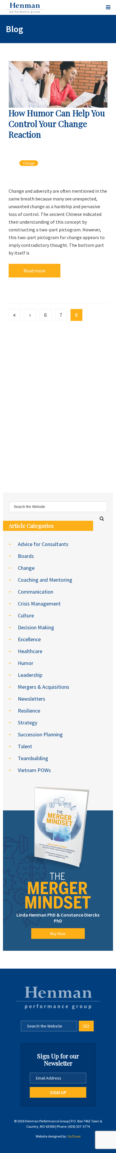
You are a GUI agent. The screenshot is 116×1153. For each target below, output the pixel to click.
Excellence (29, 639)
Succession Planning (40, 734)
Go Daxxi (74, 1136)
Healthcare (30, 651)
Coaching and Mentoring (45, 579)
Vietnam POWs (34, 770)
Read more (34, 271)
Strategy (27, 722)
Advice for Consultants (43, 544)
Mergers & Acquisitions (43, 686)
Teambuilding (33, 758)
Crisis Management (39, 603)
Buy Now (57, 933)
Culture (26, 615)
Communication (35, 591)
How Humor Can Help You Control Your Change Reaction (57, 123)
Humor (25, 663)
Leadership (30, 675)
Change (29, 163)
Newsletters (31, 698)
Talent (25, 746)
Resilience (29, 710)
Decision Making (36, 627)
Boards (26, 556)
